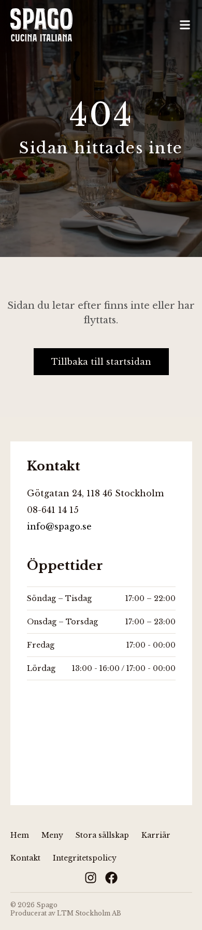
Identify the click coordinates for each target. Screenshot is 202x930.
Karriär (155, 835)
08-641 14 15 (53, 510)
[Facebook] (111, 877)
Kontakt (25, 858)
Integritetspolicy (85, 858)
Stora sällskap (102, 835)
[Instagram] (90, 877)
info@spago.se (59, 526)
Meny (52, 835)
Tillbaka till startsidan (101, 361)
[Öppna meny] (185, 24)
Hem (19, 835)
